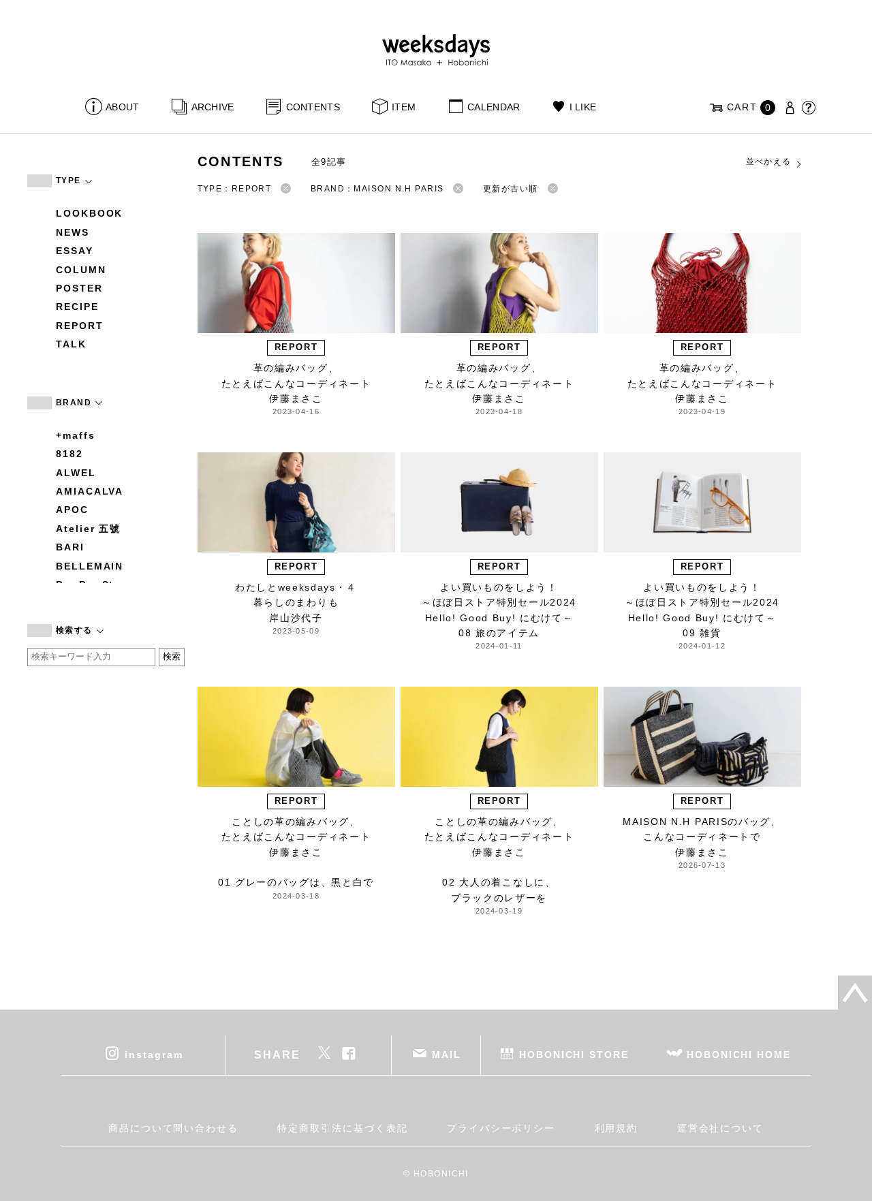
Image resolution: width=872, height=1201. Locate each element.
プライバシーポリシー (501, 1128)
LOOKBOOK (89, 213)
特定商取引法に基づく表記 (342, 1128)
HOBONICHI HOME (739, 1053)
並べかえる (769, 161)
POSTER (79, 288)
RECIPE (77, 306)
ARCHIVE (212, 107)
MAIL (446, 1053)
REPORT (80, 325)
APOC (72, 509)
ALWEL (76, 472)
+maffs (75, 435)
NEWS (72, 232)
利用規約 (616, 1128)
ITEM (404, 107)
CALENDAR (493, 107)
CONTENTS (313, 107)
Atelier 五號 (88, 528)
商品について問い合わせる (173, 1128)
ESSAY (74, 250)
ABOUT (122, 107)
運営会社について (720, 1128)
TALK (71, 344)
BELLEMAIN (89, 566)
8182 (69, 453)
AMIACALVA (89, 491)
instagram (154, 1053)
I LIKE (583, 107)
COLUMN (81, 269)
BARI (70, 547)
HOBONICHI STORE (574, 1053)
